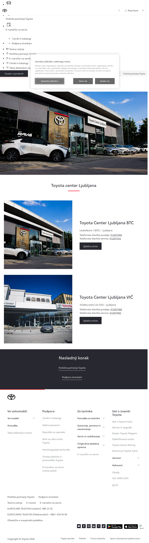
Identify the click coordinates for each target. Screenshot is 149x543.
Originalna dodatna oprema (88, 445)
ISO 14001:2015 (120, 478)
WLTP (115, 485)
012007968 (116, 309)
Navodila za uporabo (53, 432)
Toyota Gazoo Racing (123, 444)
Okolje (115, 472)
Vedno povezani (51, 425)
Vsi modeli (13, 418)
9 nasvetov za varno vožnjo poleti (53, 468)
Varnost (116, 457)
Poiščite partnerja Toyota (134, 73)
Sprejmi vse (105, 81)
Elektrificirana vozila (123, 439)
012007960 (115, 312)
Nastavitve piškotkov (49, 81)
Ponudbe (13, 425)
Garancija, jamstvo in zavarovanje (89, 427)
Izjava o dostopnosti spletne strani (125, 538)
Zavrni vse (83, 81)
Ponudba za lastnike (88, 418)
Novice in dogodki (122, 427)
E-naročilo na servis (88, 454)
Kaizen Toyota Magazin (124, 433)
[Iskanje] (119, 10)
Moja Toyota (133, 10)
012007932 (115, 238)
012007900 (116, 234)
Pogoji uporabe (67, 538)
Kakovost (117, 465)
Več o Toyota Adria (122, 421)
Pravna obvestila (98, 538)
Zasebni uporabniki (14, 73)
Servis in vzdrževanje (88, 436)
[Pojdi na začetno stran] (4, 10)
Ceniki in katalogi (51, 418)
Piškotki (82, 538)
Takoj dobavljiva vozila (19, 432)
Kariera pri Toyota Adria (125, 450)
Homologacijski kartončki (56, 449)
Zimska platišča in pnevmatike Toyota (52, 458)
